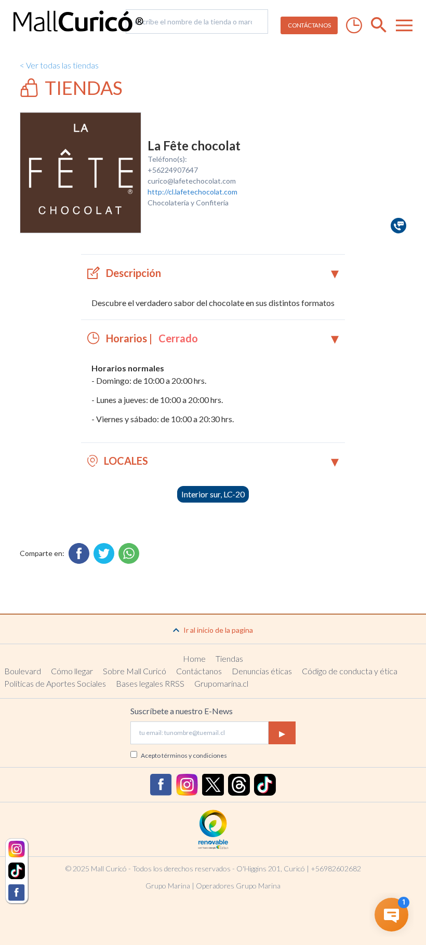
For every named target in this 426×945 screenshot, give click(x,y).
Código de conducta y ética (349, 671)
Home (194, 658)
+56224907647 (173, 169)
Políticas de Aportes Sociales (55, 683)
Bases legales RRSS (150, 683)
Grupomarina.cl (221, 683)
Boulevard (22, 671)
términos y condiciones (194, 755)
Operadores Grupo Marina (238, 885)
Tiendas (229, 658)
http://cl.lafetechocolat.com (192, 191)
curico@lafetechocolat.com (192, 180)
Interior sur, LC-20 (213, 494)
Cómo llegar (72, 671)
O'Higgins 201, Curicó (270, 868)
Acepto (184, 755)
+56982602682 (336, 868)
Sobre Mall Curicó (134, 671)
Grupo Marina (167, 885)
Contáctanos (199, 671)
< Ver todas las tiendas (59, 65)
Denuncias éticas (262, 671)
